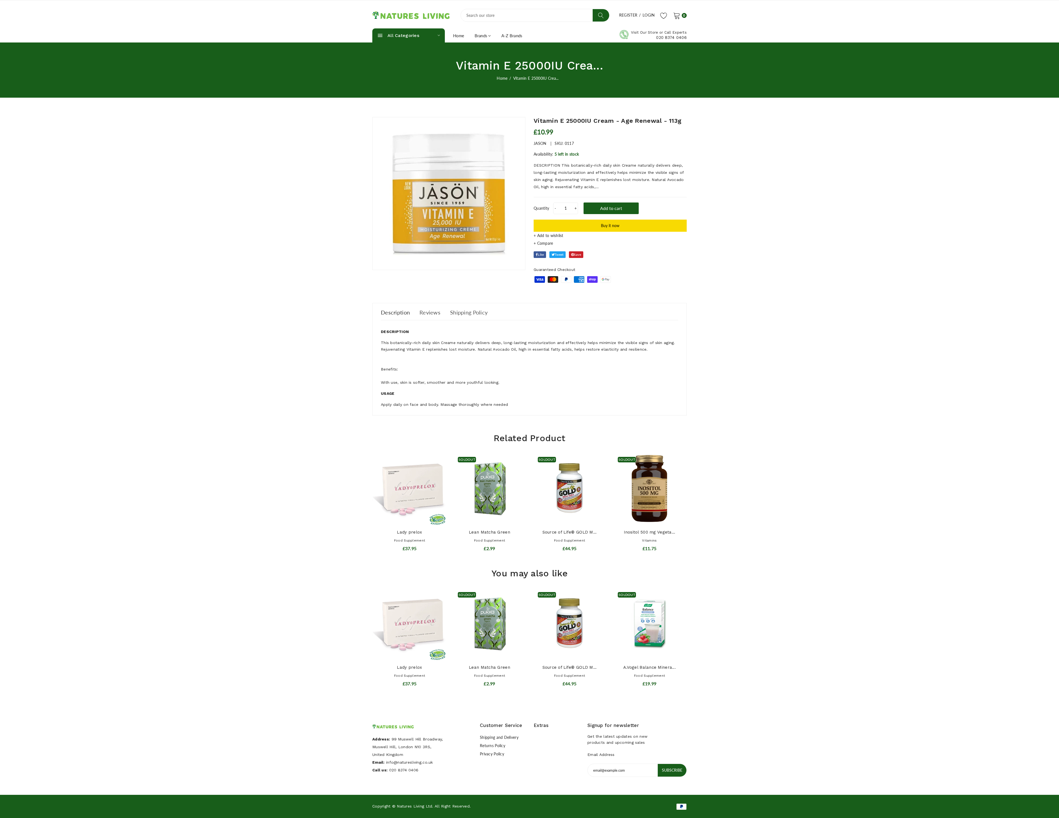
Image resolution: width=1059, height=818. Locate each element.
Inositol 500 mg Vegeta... (649, 532)
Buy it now (610, 225)
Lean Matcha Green (489, 532)
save (577, 254)
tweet (559, 254)
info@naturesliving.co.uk (409, 762)
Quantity (541, 208)
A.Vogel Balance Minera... (649, 667)
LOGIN (649, 15)
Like (541, 254)
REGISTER (628, 15)
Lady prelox (409, 532)
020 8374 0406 (671, 37)
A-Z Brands (512, 35)
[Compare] (610, 243)
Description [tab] (395, 312)
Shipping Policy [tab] (469, 312)
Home (458, 35)
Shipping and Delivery (499, 737)
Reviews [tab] (429, 312)
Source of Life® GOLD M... (569, 532)
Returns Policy (492, 745)
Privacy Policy (492, 754)
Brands (481, 35)
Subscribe (672, 770)
